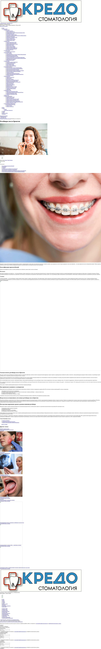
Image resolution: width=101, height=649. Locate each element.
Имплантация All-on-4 (10, 60)
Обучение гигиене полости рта (11, 62)
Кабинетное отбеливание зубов (12, 91)
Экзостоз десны (9, 105)
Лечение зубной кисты (10, 38)
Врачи (3, 107)
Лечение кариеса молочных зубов (12, 99)
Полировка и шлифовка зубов (11, 37)
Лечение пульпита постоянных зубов (13, 100)
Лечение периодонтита (10, 31)
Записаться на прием (3, 26)
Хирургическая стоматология (9, 103)
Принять (1, 625)
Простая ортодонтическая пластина (12, 69)
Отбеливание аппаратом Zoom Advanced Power (14, 92)
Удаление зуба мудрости (10, 51)
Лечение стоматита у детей (11, 102)
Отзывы (3, 111)
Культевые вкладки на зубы (11, 87)
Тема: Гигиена (10, 160)
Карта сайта (4, 606)
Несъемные (4, 166)
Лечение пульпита (9, 30)
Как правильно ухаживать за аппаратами (9, 169)
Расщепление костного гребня (11, 55)
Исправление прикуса (8, 66)
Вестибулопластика (9, 49)
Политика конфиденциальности (17, 621)
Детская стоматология (8, 96)
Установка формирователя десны (12, 56)
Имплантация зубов (7, 52)
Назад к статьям (4, 424)
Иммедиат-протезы (9, 83)
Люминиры (8, 89)
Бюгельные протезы (10, 79)
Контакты (4, 114)
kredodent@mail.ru (16, 619)
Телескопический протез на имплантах (13, 81)
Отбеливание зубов (7, 90)
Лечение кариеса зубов (10, 40)
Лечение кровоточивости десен (12, 44)
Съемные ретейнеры (10, 72)
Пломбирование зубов (10, 33)
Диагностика (6, 95)
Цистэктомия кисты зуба (10, 104)
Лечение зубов (6, 29)
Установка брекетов (9, 75)
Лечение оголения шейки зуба (11, 47)
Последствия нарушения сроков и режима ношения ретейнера (13, 171)
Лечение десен (6, 41)
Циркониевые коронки (10, 84)
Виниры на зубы (9, 85)
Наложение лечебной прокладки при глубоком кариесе (16, 35)
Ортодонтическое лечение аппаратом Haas (14, 67)
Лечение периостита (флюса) (11, 48)
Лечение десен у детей (10, 97)
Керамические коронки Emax (11, 86)
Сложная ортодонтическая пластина (12, 73)
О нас (3, 599)
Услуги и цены (4, 28)
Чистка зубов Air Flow (10, 64)
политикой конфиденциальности (42, 623)
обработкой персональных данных (55, 623)
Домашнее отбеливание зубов (11, 94)
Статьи (3, 112)
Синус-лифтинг (9, 53)
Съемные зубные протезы (11, 88)
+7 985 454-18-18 (3, 23)
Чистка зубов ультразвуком (11, 65)
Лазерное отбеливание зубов (11, 93)
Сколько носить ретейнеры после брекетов (9, 168)
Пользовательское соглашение (5, 621)
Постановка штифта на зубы (11, 34)
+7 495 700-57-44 (9, 23)
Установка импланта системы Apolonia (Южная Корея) (16, 54)
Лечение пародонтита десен (11, 42)
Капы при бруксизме (10, 82)
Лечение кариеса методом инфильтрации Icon (14, 101)
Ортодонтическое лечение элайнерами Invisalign (15, 70)
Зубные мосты (8, 78)
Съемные (3, 167)
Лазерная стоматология (10, 36)
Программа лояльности (8, 110)
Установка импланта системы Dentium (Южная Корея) (16, 58)
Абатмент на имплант (10, 77)
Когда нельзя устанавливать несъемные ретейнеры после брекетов (14, 170)
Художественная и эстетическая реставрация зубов (15, 32)
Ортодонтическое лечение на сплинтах (13, 71)
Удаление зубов (7, 50)
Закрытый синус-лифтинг (11, 59)
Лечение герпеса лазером (10, 46)
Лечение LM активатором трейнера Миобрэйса (14, 74)
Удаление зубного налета (10, 39)
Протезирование (7, 76)
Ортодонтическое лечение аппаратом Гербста (14, 68)
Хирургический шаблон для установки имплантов (15, 57)
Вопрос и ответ (5, 113)
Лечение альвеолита (10, 106)
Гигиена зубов (6, 61)
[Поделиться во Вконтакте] (2, 157)
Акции (3, 108)
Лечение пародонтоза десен (11, 43)
